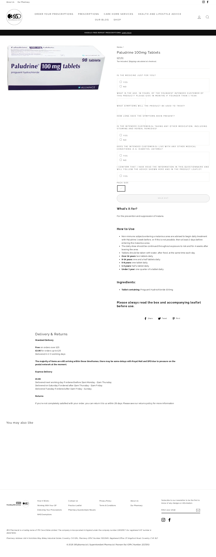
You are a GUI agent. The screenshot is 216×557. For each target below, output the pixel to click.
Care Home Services (118, 14)
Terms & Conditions (107, 505)
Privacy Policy (105, 501)
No (125, 87)
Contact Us (73, 501)
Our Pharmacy (24, 2)
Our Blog (102, 20)
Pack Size (123, 183)
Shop (117, 20)
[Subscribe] (198, 510)
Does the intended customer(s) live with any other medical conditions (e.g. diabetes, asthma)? (156, 148)
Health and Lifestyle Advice (159, 14)
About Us (10, 2)
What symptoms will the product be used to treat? (151, 106)
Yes (125, 82)
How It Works (43, 501)
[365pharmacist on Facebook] (169, 520)
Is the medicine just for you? (136, 75)
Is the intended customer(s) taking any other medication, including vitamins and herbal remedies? (162, 127)
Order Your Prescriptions (54, 14)
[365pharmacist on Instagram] (163, 520)
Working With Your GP (47, 505)
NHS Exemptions (44, 515)
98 (121, 188)
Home (119, 47)
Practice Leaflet (75, 505)
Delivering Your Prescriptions (49, 510)
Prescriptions (88, 14)
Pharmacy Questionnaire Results (82, 510)
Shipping (132, 61)
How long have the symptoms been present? (146, 116)
